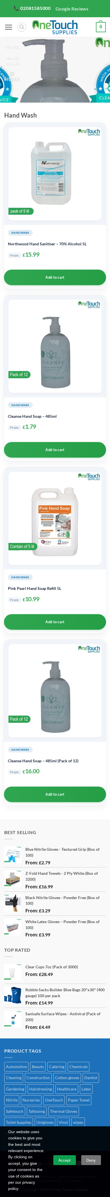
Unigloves (45, 1122)
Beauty (38, 1066)
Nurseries (31, 1100)
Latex (86, 1088)
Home (12, 46)
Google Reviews (72, 8)
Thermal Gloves (63, 1111)
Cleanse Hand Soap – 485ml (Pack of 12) (43, 760)
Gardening (15, 1088)
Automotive (16, 1066)
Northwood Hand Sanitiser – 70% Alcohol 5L (47, 243)
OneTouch (54, 1100)
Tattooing (36, 1111)
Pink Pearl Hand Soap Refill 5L (34, 588)
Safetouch (14, 1111)
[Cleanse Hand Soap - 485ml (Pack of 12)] (55, 690)
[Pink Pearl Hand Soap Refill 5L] (55, 518)
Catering (56, 1066)
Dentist (90, 1077)
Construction (38, 1077)
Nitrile (11, 1100)
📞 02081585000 (32, 8)
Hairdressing (40, 1088)
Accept (64, 1160)
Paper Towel (79, 1100)
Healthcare (66, 1088)
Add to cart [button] (54, 277)
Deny (91, 1160)
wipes (78, 1122)
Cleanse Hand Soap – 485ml (32, 416)
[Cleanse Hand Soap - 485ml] (55, 346)
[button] (8, 27)
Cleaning (13, 1077)
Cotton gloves (67, 1077)
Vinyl (63, 1122)
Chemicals (78, 1066)
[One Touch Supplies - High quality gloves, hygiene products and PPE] (55, 27)
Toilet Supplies (18, 1122)
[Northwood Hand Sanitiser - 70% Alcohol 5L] (55, 173)
